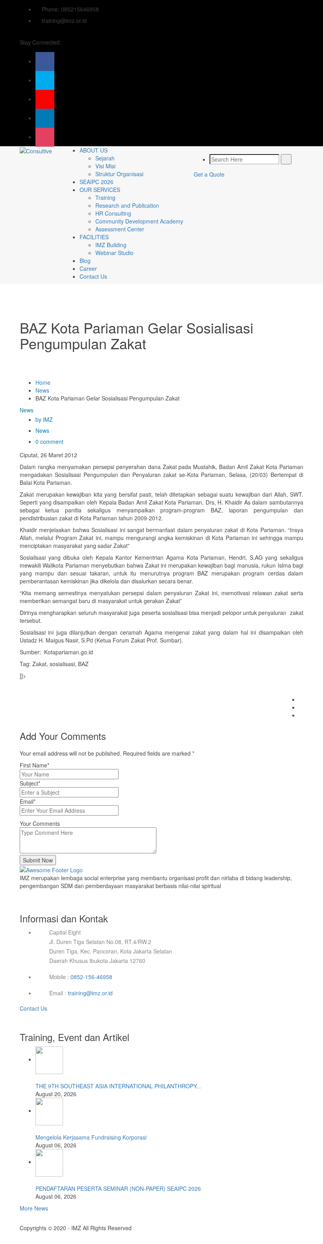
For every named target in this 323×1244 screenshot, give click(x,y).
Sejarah (105, 158)
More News (34, 1208)
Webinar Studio (114, 253)
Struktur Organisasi (119, 174)
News (42, 390)
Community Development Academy (139, 221)
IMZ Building (110, 245)
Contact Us (93, 276)
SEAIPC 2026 (96, 182)
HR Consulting (113, 213)
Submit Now (38, 860)
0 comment (49, 441)
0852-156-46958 (91, 977)
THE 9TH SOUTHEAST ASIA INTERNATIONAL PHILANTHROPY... (118, 1086)
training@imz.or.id (90, 993)
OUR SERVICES (100, 190)
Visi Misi (105, 166)
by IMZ (44, 419)
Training (105, 197)
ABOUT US (94, 150)
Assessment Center (119, 229)
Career (88, 268)
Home (42, 382)
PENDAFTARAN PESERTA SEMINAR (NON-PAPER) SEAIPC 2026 (118, 1188)
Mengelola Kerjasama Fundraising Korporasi (91, 1137)
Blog (85, 260)
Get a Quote (209, 174)
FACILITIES (94, 237)
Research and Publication (127, 205)
